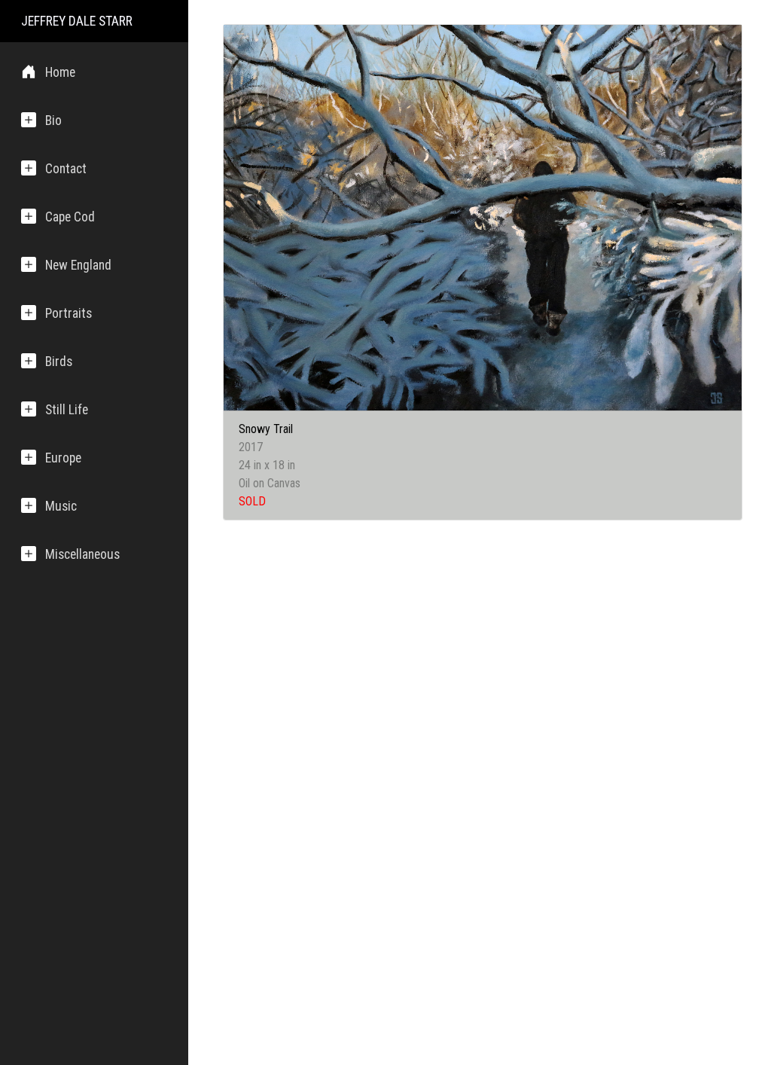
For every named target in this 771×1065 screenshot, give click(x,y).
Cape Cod (70, 216)
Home (60, 72)
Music (61, 506)
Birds (58, 361)
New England (78, 265)
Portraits (68, 313)
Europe (63, 457)
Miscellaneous (82, 554)
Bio (53, 120)
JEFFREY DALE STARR (77, 21)
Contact (66, 168)
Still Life (66, 409)
